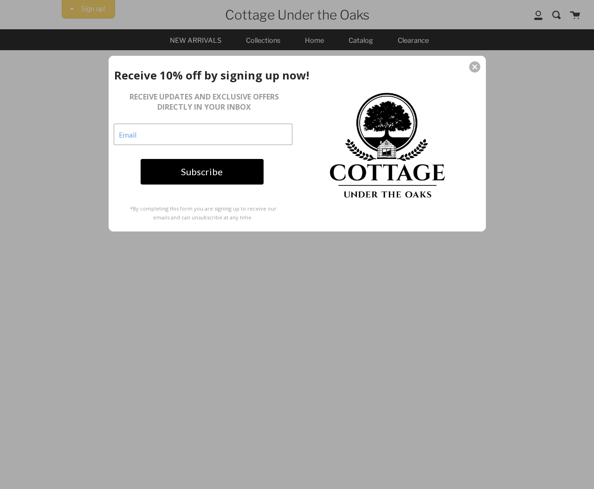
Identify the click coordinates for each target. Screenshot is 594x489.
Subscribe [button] (202, 171)
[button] (474, 67)
